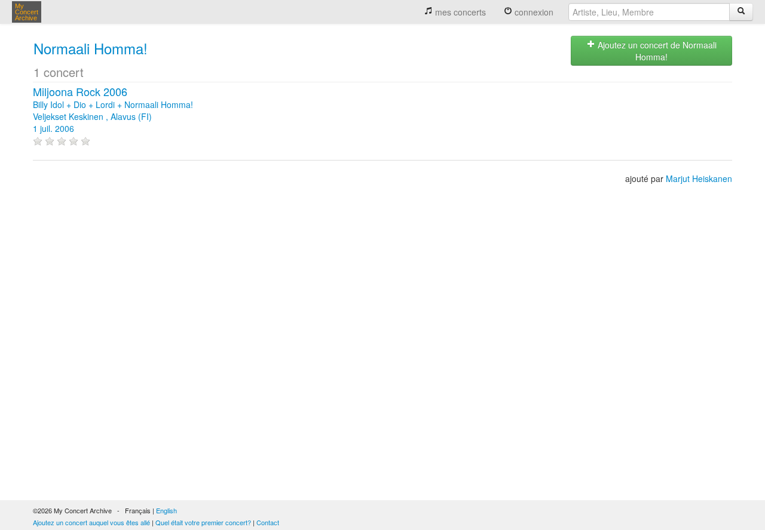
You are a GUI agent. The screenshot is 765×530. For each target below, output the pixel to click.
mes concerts (459, 12)
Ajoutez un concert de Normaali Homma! (656, 51)
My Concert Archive (26, 11)
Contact (267, 522)
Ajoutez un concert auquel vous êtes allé (91, 522)
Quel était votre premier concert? (203, 522)
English (166, 510)
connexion (532, 12)
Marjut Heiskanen (699, 178)
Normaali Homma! (90, 48)
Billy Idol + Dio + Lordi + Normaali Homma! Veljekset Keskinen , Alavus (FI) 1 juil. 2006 (113, 110)
